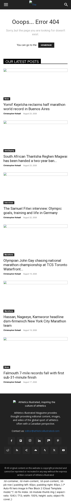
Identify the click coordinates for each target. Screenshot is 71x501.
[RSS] (16, 450)
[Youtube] (63, 450)
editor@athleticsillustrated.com (42, 431)
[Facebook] (11, 440)
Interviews (8, 202)
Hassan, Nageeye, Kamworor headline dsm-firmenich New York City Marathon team (34, 321)
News (6, 99)
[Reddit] (7, 450)
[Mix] (48, 440)
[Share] (26, 450)
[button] (5, 4)
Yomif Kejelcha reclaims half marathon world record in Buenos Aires (34, 107)
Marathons (8, 254)
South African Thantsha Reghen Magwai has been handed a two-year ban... (35, 158)
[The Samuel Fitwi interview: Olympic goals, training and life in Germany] (35, 188)
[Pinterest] (57, 440)
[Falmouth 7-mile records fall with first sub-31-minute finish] (35, 353)
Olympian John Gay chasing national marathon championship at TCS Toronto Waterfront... (35, 264)
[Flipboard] (20, 440)
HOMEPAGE (46, 45)
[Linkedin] (39, 440)
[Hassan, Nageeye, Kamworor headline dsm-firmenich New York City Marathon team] (35, 297)
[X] (54, 450)
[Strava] (44, 450)
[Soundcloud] (35, 450)
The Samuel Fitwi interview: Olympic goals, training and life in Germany (32, 210)
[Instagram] (30, 440)
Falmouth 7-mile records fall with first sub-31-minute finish (33, 375)
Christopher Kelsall (12, 113)
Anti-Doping (9, 150)
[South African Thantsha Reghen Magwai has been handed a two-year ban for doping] (35, 136)
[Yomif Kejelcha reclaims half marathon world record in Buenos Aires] (35, 84)
